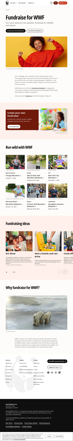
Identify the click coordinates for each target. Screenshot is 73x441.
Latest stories (9, 369)
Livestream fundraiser (35, 31)
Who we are (9, 363)
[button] (6, 272)
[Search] (51, 3)
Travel (7, 382)
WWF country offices (38, 376)
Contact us (28, 96)
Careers (35, 366)
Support (8, 9)
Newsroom (9, 379)
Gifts (56, 3)
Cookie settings (27, 426)
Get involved (21, 3)
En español (9, 376)
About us (30, 3)
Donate (61, 3)
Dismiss (49, 436)
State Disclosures (44, 423)
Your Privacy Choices (30, 423)
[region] (36, 436)
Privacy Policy (18, 423)
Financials (8, 366)
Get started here (14, 126)
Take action (36, 363)
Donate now (23, 363)
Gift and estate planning (26, 373)
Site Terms (9, 423)
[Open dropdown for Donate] (65, 3)
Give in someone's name (26, 369)
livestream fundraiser (38, 88)
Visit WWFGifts (23, 366)
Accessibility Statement (13, 426)
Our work (12, 3)
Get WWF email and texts (56, 361)
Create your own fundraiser (15, 31)
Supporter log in (54, 367)
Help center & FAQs (38, 373)
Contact (35, 369)
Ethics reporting (37, 379)
